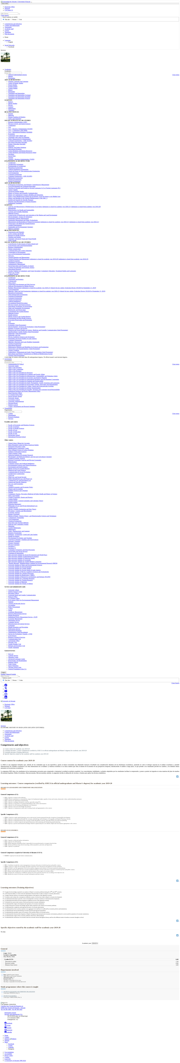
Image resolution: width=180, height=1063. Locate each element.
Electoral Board (13, 403)
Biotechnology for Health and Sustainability (21, 210)
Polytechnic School (14, 435)
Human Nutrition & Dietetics (16, 117)
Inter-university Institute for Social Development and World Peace (27, 555)
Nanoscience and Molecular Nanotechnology (21, 223)
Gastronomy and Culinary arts (17, 135)
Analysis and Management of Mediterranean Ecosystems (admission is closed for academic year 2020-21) (54, 206)
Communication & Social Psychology (19, 472)
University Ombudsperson (16, 401)
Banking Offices (13, 662)
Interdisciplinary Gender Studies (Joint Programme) (23, 332)
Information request (10, 1012)
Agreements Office (14, 641)
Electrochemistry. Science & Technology (20, 217)
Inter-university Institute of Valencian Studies (21, 558)
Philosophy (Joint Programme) (17, 333)
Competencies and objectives (13, 24)
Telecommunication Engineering (17, 294)
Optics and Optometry (14, 119)
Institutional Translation (15, 203)
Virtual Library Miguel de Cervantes (19, 443)
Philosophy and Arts (14, 335)
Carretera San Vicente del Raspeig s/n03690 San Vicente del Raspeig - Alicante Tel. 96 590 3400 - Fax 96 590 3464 (13, 1007)
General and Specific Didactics (17, 482)
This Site (7, 680)
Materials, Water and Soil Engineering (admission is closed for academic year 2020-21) (56, 291)
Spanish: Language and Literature (18, 81)
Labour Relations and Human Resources (20, 151)
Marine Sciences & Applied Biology (19, 468)
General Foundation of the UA (17, 669)
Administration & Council (16, 364)
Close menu (5, 3)
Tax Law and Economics (15, 484)
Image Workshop (13, 666)
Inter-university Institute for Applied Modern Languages (24, 561)
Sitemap (6, 1040)
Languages (11, 625)
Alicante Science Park (14, 667)
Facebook (9, 1023)
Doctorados (11, 78)
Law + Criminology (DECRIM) (17, 130)
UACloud (7, 708)
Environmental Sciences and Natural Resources (22, 465)
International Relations (15, 149)
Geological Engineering (15, 296)
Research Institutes (13, 417)
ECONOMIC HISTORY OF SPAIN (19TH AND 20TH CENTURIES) (22, 66)
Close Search (5, 15)
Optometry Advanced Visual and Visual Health (22, 239)
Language (7, 40)
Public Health (12, 240)
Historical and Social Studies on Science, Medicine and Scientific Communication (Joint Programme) (38, 330)
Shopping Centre (13, 657)
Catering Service (13, 655)
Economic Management (15, 619)
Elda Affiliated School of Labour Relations (21, 450)
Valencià (8, 674)
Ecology (10, 485)
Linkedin (11, 1047)
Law (9, 127)
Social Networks (9, 45)
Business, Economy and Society (17, 328)
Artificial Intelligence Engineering (18, 169)
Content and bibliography (12, 25)
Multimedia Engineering (15, 178)
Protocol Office (12, 597)
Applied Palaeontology (15, 225)
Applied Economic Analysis (16, 458)
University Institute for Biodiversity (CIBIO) (21, 575)
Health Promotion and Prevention (18, 627)
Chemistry (11, 110)
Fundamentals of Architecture (17, 166)
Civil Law (11, 475)
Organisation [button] (8, 408)
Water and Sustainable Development (19, 308)
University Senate (13, 398)
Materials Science (13, 213)
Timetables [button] (7, 739)
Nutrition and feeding (14, 237)
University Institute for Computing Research (21, 578)
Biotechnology (12, 462)
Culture (10, 608)
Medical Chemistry (14, 228)
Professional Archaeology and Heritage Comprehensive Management (28, 184)
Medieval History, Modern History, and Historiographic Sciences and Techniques (32, 516)
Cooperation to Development (16, 252)
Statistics (7, 1039)
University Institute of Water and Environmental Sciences (25, 565)
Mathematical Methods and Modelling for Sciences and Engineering (28, 347)
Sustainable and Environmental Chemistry (20, 227)
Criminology (12, 125)
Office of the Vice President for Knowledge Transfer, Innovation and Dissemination (33, 384)
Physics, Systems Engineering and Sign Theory (22, 509)
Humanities (11, 91)
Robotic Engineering (14, 181)
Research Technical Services (16, 637)
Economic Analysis (14, 512)
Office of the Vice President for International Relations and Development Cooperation (33, 379)
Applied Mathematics (14, 528)
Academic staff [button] (8, 736)
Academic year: (87, 943)
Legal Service (12, 635)
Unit (20, 19)
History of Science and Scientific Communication (23, 193)
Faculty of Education (14, 432)
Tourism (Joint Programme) (16, 355)
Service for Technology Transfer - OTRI (20, 634)
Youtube (8, 1028)
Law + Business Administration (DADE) (20, 129)
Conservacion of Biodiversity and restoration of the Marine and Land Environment (32, 215)
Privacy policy (8, 1055)
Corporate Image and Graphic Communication (22, 595)
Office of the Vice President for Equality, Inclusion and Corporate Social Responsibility (34, 389)
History (10, 90)
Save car (10, 654)
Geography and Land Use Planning (18, 137)
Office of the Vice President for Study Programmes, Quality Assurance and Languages (33, 383)
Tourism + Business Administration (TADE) (21, 159)
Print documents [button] (9, 741)
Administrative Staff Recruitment (18, 632)
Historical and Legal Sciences (17, 470)
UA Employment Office (15, 394)
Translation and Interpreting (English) (19, 97)
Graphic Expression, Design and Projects (20, 497)
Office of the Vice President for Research (20, 372)
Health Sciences (13, 315)
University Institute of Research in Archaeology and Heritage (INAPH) (29, 577)
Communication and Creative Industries (20, 250)
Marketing (11, 146)
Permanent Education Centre (16, 446)
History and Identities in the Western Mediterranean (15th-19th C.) (27, 198)
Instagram (9, 1030)
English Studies (12, 86)
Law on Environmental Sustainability (19, 254)
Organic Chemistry (14, 543)
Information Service (14, 620)
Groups (7, 30)
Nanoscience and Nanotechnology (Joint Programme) (24, 349)
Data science (12, 283)
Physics (10, 105)
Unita (21, 680)
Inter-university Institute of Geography (19, 560)
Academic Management (15, 612)
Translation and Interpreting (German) (19, 95)
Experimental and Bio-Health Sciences (19, 318)
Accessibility (8, 1054)
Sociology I (11, 546)
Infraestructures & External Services (19, 624)
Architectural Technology (15, 164)
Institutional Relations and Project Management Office (24, 391)
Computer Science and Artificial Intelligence (21, 463)
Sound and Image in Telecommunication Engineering (24, 171)
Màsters (10, 76)
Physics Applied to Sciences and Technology (21, 337)
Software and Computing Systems (18, 524)
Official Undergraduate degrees (17, 75)
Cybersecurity (12, 281)
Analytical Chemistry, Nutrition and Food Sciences (23, 539)
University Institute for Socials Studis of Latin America (24, 570)
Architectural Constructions (16, 473)
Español (3, 674)
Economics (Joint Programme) (17, 325)
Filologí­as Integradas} (14, 504)
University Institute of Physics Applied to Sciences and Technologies (28, 572)
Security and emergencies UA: (13, 1014)
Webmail (7, 706)
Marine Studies (12, 103)
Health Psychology (14, 536)
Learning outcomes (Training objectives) (16, 752)
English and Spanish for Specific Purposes (20, 200)
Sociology (11, 154)
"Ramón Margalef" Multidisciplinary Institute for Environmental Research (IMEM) (32, 563)
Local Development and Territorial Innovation (21, 186)
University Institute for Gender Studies (19, 568)
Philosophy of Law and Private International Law (23, 506)
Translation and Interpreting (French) (19, 98)
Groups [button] (6, 737)
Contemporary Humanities (16, 517)
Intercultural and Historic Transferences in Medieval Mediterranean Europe (30, 354)
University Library (13, 590)
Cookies (6, 1057)
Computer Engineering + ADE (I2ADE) (20, 140)
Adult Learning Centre (15, 453)
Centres (10, 413)
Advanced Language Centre (16, 659)
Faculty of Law (12, 430)
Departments (12, 415)
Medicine (11, 115)
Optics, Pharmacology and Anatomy (19, 531)
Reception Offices (13, 593)
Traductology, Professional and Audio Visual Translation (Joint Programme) (30, 352)
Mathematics (12, 108)
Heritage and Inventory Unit (16, 646)
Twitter (8, 1025)
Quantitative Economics (15, 262)
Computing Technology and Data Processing (21, 550)
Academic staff (9, 29)
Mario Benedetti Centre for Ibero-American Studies (23, 445)
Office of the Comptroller (15, 369)
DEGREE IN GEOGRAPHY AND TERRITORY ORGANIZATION (19, 991)
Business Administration (15, 247)
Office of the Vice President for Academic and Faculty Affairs (26, 374)
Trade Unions (12, 664)
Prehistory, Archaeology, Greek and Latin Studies (23, 534)
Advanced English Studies (16, 191)
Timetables (8, 32)
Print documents (9, 34)
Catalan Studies (12, 88)
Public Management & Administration (19, 139)
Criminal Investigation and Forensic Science (21, 267)
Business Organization (15, 533)
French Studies (12, 85)
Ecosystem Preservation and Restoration (20, 320)
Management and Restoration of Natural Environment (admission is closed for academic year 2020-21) (53, 222)
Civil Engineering (13, 173)
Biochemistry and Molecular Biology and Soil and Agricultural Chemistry (30, 457)
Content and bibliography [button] (12, 732)
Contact (6, 1037)
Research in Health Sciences (16, 235)
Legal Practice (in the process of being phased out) (23, 244)
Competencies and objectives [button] (13, 731)
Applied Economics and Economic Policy (20, 487)
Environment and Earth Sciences (18, 467)
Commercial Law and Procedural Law (19, 480)
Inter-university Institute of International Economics (23, 556)
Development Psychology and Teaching (20, 538)
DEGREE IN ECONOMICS (10, 996)
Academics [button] (7, 69)
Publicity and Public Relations (17, 147)
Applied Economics (14, 261)
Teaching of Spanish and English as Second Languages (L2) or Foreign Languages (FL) (34, 188)
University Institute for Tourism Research (20, 580)
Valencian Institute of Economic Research (20, 455)
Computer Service (13, 622)
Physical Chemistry (14, 544)
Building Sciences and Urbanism (18, 490)
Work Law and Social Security (17, 477)
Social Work (12, 156)
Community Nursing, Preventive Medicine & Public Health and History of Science (32, 494)
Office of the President (15, 367)
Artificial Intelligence (14, 301)
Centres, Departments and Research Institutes (21, 406)
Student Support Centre (15, 591)
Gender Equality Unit (14, 644)
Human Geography (14, 514)
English (4, 672)
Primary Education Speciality (17, 144)
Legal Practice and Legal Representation (20, 245)
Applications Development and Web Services (21, 284)
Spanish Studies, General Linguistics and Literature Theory (25, 501)
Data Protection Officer (15, 393)
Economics (11, 134)
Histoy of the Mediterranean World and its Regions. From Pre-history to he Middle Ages (34, 196)
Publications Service (14, 629)
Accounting (11, 605)
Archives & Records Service (16, 603)
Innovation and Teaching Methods (18, 523)
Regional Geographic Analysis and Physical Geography (24, 460)
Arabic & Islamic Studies (15, 83)
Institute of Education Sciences (17, 451)
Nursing (10, 113)
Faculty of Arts (12, 433)
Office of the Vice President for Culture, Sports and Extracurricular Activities (31, 386)
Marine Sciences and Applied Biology (19, 316)
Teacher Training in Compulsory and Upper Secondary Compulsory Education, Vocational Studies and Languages (42, 271)
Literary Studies (13, 190)
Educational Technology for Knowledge (20, 306)
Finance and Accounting (15, 489)
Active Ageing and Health (16, 234)
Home (6, 1035)
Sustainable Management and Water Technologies (23, 220)
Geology (10, 107)
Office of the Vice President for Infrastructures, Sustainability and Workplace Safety (33, 376)
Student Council (13, 405)
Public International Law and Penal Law (20, 479)
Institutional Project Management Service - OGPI (22, 617)
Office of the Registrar (14, 371)
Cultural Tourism (13, 274)
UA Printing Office (14, 598)
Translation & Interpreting (16, 553)
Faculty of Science (13, 426)
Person (14, 19)
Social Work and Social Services (17, 551)
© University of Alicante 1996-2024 (15, 1060)
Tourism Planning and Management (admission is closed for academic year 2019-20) (48, 259)
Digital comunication (14, 249)
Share (6, 1042)
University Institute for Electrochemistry (20, 566)
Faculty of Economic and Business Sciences (21, 425)
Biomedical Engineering (15, 168)
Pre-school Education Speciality (17, 142)
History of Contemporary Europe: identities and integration (25, 195)
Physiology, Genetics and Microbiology (20, 511)
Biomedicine (12, 208)
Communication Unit (14, 639)
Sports (10, 610)
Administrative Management (16, 264)
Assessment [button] (7, 734)
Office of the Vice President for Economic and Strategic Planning (27, 378)
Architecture (12, 162)
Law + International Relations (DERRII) (20, 132)
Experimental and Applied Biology (18, 311)
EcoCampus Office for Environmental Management (23, 600)
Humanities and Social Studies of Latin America (22, 338)
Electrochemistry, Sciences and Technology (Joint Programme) (26, 327)
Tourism (10, 157)
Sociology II (12, 548)
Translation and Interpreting (16, 93)
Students (10, 602)
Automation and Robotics (15, 279)
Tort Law (11, 255)
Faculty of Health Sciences (16, 428)
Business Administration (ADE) (17, 122)
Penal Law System (13, 272)
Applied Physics (13, 507)
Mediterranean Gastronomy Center (18, 448)
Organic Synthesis (13, 350)
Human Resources (13, 615)
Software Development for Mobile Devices (21, 286)
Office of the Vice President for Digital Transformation (24, 388)
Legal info (7, 1059)
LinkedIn (9, 1032)
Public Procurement (14, 607)
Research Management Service (17, 613)
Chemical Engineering (14, 179)
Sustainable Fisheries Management (18, 218)
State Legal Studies (14, 495)
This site (7, 19)
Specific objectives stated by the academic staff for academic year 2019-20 (26, 754)
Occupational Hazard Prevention (18, 303)
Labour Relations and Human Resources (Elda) (22, 152)
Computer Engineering (15, 174)
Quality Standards (13, 647)
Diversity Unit (12, 642)
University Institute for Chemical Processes (21, 573)
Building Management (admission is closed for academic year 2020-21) (52, 288)
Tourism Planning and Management (18, 257)
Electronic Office (9, 704)
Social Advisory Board (15, 396)
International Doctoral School (17, 437)
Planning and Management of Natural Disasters (22, 201)
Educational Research (14, 269)
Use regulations (9, 1052)
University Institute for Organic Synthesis (20, 583)
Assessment (8, 27)
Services (10, 418)
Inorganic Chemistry (14, 541)
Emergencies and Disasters (16, 232)
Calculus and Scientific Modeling (18, 212)
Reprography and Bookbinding (17, 660)
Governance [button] (8, 359)
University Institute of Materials (17, 582)
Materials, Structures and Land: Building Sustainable (23, 342)
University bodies (13, 366)
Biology (10, 102)
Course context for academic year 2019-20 (17, 749)
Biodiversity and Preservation (17, 310)
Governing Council (14, 400)
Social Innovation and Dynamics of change (21, 266)
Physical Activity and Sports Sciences (19, 124)
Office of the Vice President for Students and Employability (25, 381)
